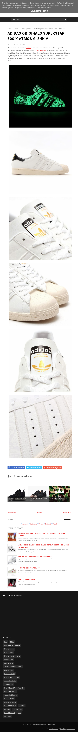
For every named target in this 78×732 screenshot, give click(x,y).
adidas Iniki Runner (26, 579)
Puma (18, 656)
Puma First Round (10, 702)
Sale (19, 713)
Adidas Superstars (21, 44)
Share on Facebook (18, 467)
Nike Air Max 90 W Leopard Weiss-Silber (35, 556)
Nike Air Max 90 (9, 674)
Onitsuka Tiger (17, 709)
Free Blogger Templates (67, 729)
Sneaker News (8, 659)
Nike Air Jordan (9, 649)
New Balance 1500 (10, 706)
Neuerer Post (12, 513)
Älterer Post (66, 513)
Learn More (36, 11)
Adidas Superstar (40, 50)
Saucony (21, 706)
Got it (45, 11)
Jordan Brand (8, 684)
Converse (7, 709)
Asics (19, 667)
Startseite (39, 513)
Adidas (10, 44)
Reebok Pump (8, 663)
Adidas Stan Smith (10, 681)
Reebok (17, 645)
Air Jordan (7, 716)
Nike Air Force (8, 652)
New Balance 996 (9, 713)
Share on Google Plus (54, 467)
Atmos (28, 48)
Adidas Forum (8, 670)
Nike (5, 642)
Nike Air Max (8, 677)
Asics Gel (21, 688)
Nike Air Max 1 (9, 656)
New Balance (8, 645)
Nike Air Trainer (9, 698)
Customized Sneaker (10, 695)
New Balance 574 (9, 691)
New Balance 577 (9, 688)
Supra (17, 677)
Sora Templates (53, 729)
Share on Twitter (35, 467)
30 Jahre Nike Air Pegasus (29, 568)
